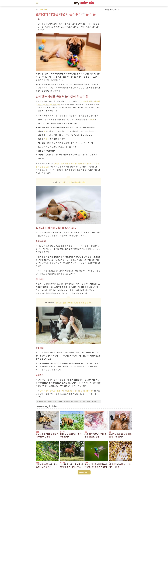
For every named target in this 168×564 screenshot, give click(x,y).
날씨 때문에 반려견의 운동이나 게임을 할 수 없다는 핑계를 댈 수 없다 (67, 391)
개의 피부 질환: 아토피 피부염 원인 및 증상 (95, 435)
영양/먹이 (62, 432)
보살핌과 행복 (43, 9)
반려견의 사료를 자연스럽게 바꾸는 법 (120, 465)
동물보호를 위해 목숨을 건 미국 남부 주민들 (47, 435)
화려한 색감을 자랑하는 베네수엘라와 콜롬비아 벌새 (95, 465)
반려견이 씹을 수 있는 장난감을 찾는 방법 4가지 (74, 303)
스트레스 (91, 120)
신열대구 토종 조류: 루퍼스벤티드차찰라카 (46, 465)
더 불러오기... (84, 472)
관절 (45, 131)
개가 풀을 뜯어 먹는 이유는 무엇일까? (72, 435)
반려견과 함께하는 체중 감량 (74, 182)
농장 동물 (62, 462)
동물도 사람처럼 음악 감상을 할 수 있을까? (120, 435)
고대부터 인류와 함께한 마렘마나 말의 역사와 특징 (71, 465)
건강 (37, 9)
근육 (45, 139)
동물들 (37, 432)
